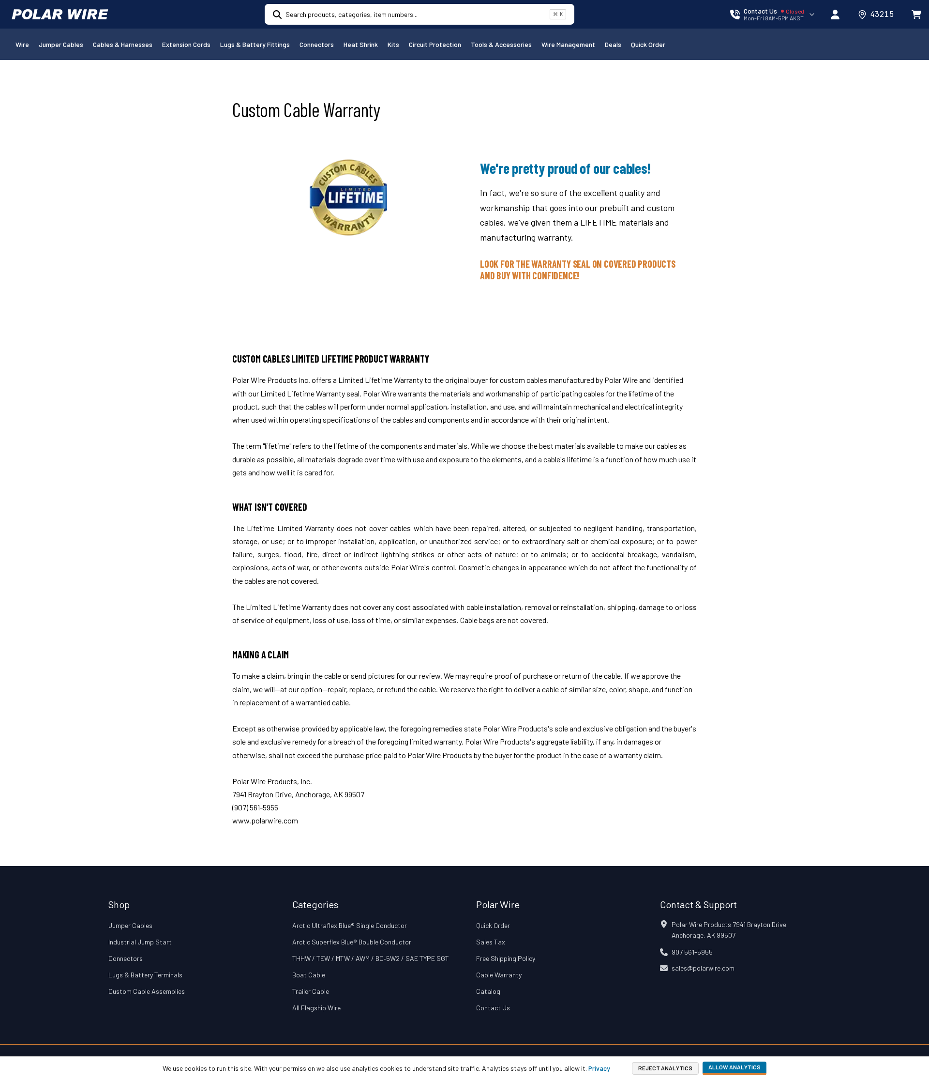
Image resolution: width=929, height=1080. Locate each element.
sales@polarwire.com (703, 968)
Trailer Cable (310, 991)
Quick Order (648, 44)
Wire (22, 44)
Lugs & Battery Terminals (145, 975)
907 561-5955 (692, 952)
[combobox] (415, 14)
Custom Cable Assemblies (146, 991)
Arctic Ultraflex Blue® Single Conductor (349, 925)
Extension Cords (186, 44)
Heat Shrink (361, 44)
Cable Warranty (499, 975)
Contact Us (493, 1008)
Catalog (488, 991)
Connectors (317, 44)
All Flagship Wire (316, 1008)
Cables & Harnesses (122, 44)
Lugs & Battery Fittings (255, 44)
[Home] (60, 14)
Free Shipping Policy (505, 958)
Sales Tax (490, 942)
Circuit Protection (435, 44)
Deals (613, 44)
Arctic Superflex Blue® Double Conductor (351, 942)
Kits (393, 44)
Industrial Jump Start (140, 942)
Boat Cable (308, 975)
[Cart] (916, 14)
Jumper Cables (61, 44)
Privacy (599, 1068)
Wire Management (568, 44)
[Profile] (835, 14)
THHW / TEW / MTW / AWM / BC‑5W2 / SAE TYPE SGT (370, 958)
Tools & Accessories (501, 44)
